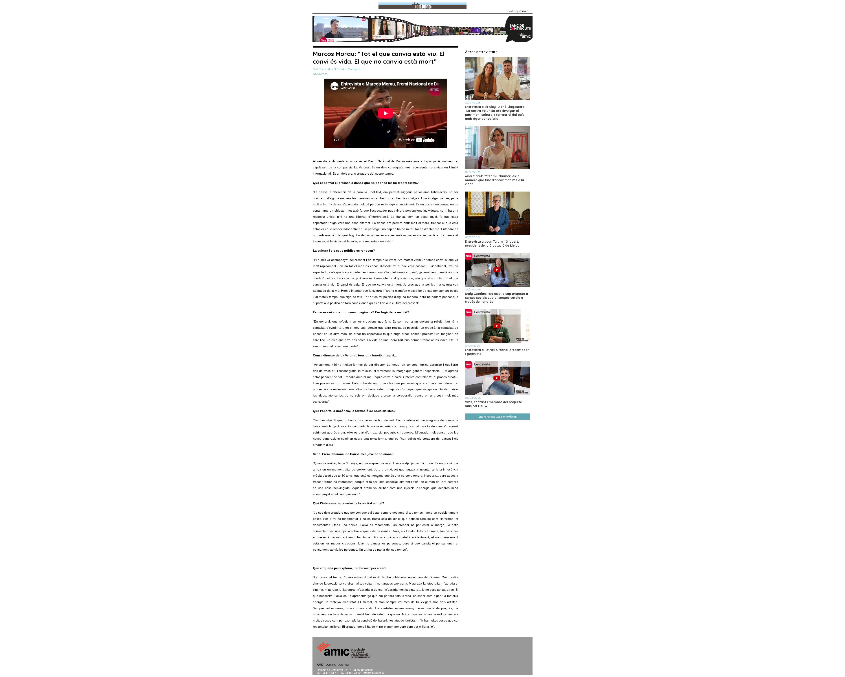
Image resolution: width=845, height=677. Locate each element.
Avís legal (343, 664)
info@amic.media (373, 673)
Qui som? (331, 664)
